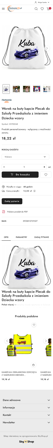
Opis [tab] (6, 237)
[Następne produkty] (45, 341)
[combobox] (25, 157)
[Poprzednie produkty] (7, 341)
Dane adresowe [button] (11, 400)
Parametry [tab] (21, 237)
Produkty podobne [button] (26, 316)
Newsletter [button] (9, 422)
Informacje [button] (9, 407)
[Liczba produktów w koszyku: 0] (48, 8)
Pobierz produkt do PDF (17, 211)
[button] (47, 48)
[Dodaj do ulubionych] (45, 175)
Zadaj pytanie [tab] (41, 237)
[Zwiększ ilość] (44, 167)
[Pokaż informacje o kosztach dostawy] (34, 190)
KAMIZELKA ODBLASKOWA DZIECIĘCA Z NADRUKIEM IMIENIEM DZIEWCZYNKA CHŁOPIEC (19, 373)
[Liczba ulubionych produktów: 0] (42, 8)
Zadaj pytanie (12, 201)
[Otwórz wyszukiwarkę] (36, 8)
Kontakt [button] (7, 415)
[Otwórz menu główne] (3, 8)
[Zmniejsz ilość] (4, 167)
